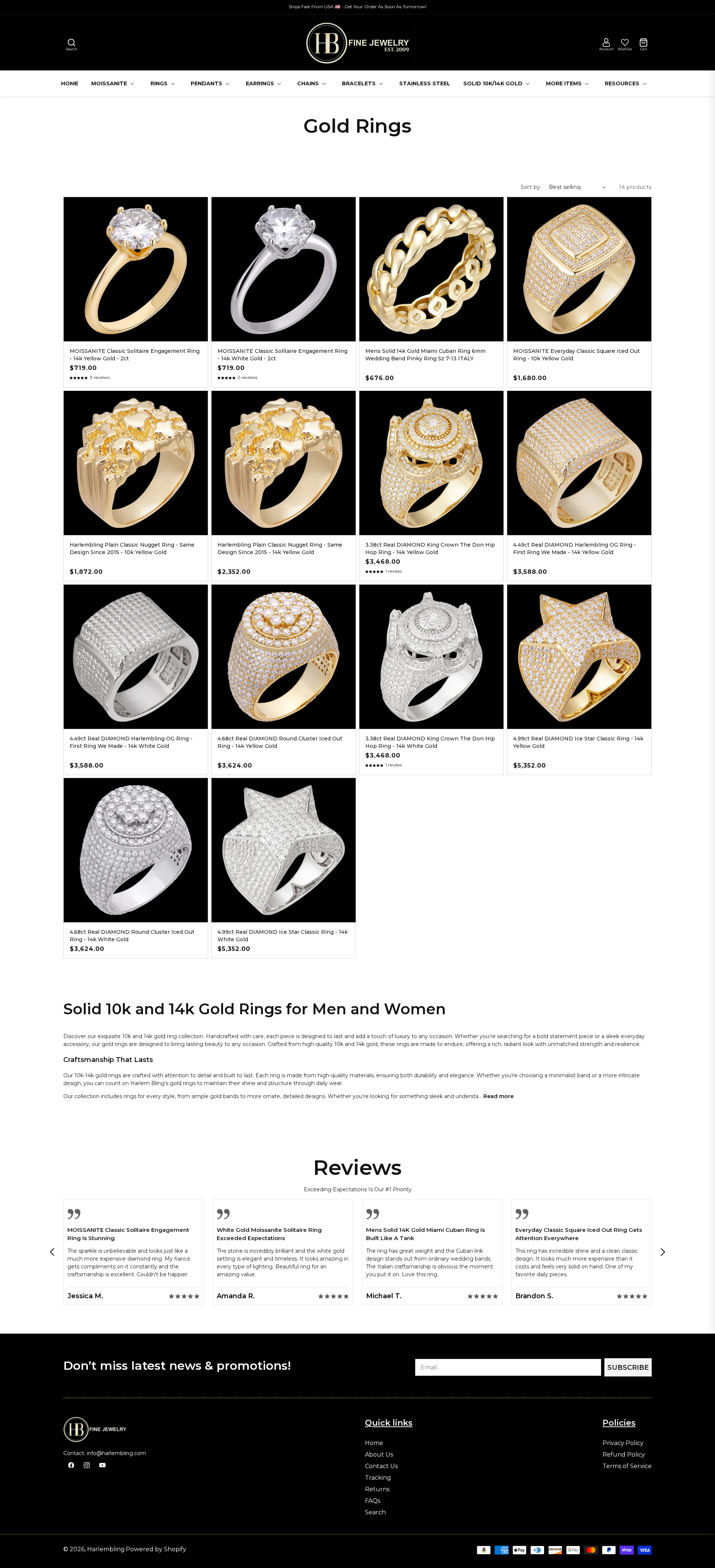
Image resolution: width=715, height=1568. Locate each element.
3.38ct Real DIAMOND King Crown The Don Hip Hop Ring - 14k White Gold (430, 742)
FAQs (372, 1501)
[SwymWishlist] (625, 42)
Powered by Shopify (156, 1549)
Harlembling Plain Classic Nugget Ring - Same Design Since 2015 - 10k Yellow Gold (132, 548)
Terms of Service (627, 1466)
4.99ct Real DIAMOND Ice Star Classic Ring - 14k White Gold (282, 936)
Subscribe (628, 1367)
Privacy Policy (623, 1443)
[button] (71, 42)
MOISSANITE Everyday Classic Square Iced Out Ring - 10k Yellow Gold (576, 355)
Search (375, 1512)
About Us (379, 1455)
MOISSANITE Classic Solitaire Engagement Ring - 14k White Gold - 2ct (282, 355)
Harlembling (106, 1549)
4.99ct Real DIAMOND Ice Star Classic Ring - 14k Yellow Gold (578, 742)
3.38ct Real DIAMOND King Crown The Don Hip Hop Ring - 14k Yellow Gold (430, 548)
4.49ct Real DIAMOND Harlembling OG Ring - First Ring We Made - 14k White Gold (131, 742)
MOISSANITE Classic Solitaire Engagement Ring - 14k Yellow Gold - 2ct (135, 355)
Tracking (378, 1478)
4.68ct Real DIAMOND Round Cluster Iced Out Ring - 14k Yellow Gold (279, 742)
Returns (377, 1489)
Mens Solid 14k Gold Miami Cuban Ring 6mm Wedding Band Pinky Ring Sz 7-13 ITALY (425, 355)
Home (374, 1443)
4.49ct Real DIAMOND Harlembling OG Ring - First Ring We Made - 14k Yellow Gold (574, 548)
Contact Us (381, 1466)
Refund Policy (624, 1455)
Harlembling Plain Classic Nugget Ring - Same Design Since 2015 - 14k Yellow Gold (279, 548)
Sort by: (531, 187)
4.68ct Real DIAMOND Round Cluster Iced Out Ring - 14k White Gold (132, 936)
